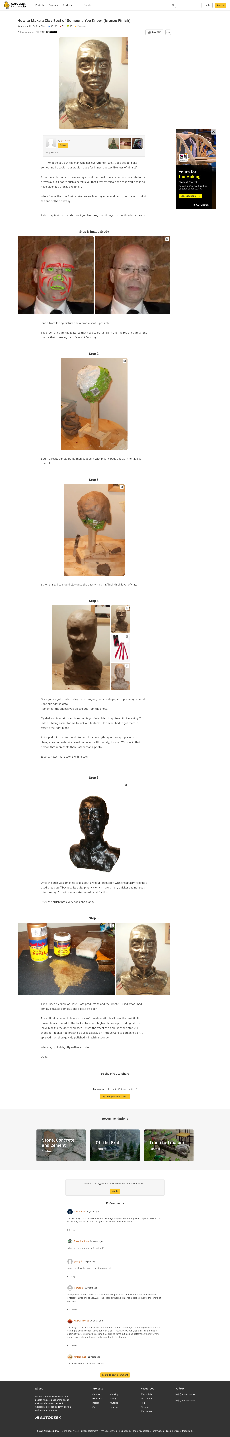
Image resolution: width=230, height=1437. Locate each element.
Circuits (96, 1394)
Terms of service (69, 1430)
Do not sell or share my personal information (141, 1430)
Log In (207, 5)
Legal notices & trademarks (180, 1430)
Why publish (147, 1394)
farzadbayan (80, 1357)
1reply (72, 1230)
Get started (146, 1398)
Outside (114, 1402)
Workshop (97, 1398)
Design (95, 1402)
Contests (53, 5)
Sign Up (220, 5)
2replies (73, 1309)
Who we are (146, 1411)
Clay (43, 26)
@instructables (187, 1394)
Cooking (114, 1394)
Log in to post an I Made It (115, 1096)
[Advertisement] (196, 169)
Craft (35, 26)
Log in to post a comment (115, 1374)
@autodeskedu (187, 1400)
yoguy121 (78, 1261)
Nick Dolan (79, 1211)
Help (143, 1402)
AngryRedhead (81, 1321)
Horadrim (78, 1288)
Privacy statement (89, 1430)
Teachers (67, 5)
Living (113, 1398)
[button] (168, 32)
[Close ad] (213, 132)
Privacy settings (108, 1430)
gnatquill (25, 26)
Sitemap (145, 1407)
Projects (39, 5)
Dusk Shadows (81, 1241)
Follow (62, 145)
